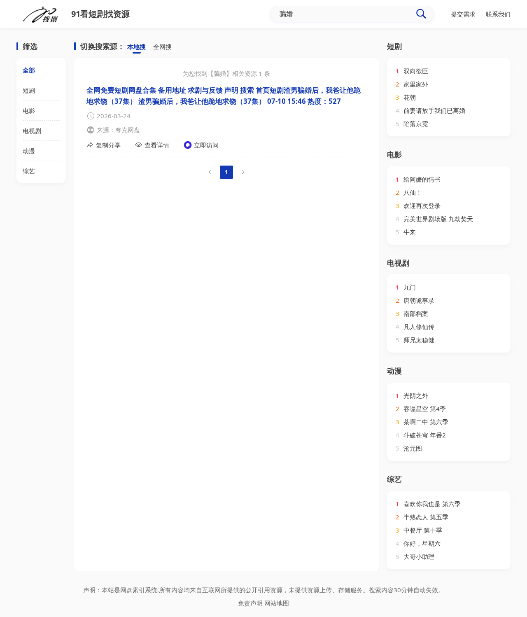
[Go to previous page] (210, 172)
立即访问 (206, 145)
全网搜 (162, 46)
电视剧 (32, 130)
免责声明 (250, 603)
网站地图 (276, 603)
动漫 (29, 151)
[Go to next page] (243, 172)
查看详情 (157, 145)
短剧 (29, 90)
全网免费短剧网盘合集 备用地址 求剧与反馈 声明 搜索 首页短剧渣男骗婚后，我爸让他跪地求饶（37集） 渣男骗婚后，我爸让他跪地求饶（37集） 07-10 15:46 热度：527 (223, 95)
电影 (29, 110)
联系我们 (498, 14)
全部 (29, 70)
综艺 (29, 171)
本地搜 (136, 46)
